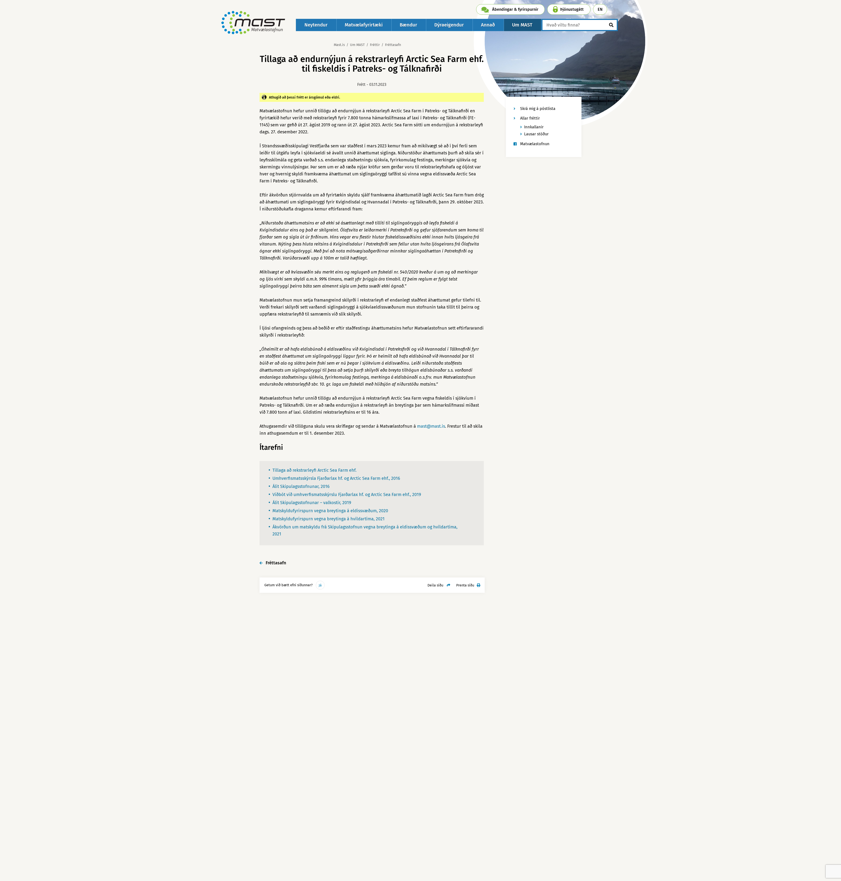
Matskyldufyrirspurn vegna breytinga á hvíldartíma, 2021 (328, 518)
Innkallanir (534, 127)
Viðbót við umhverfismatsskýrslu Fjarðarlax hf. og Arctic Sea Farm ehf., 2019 (346, 494)
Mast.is (339, 45)
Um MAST (357, 45)
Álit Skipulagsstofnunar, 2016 (301, 486)
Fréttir (375, 45)
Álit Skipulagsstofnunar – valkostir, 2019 (311, 502)
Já (320, 585)
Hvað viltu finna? (563, 25)
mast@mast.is (431, 426)
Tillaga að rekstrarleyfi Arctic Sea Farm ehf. (314, 470)
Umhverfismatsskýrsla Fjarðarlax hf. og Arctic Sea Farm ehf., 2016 (336, 478)
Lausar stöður (536, 134)
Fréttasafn (393, 45)
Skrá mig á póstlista (537, 108)
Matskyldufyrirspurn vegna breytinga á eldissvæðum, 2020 (330, 510)
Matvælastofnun (534, 143)
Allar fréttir (530, 118)
